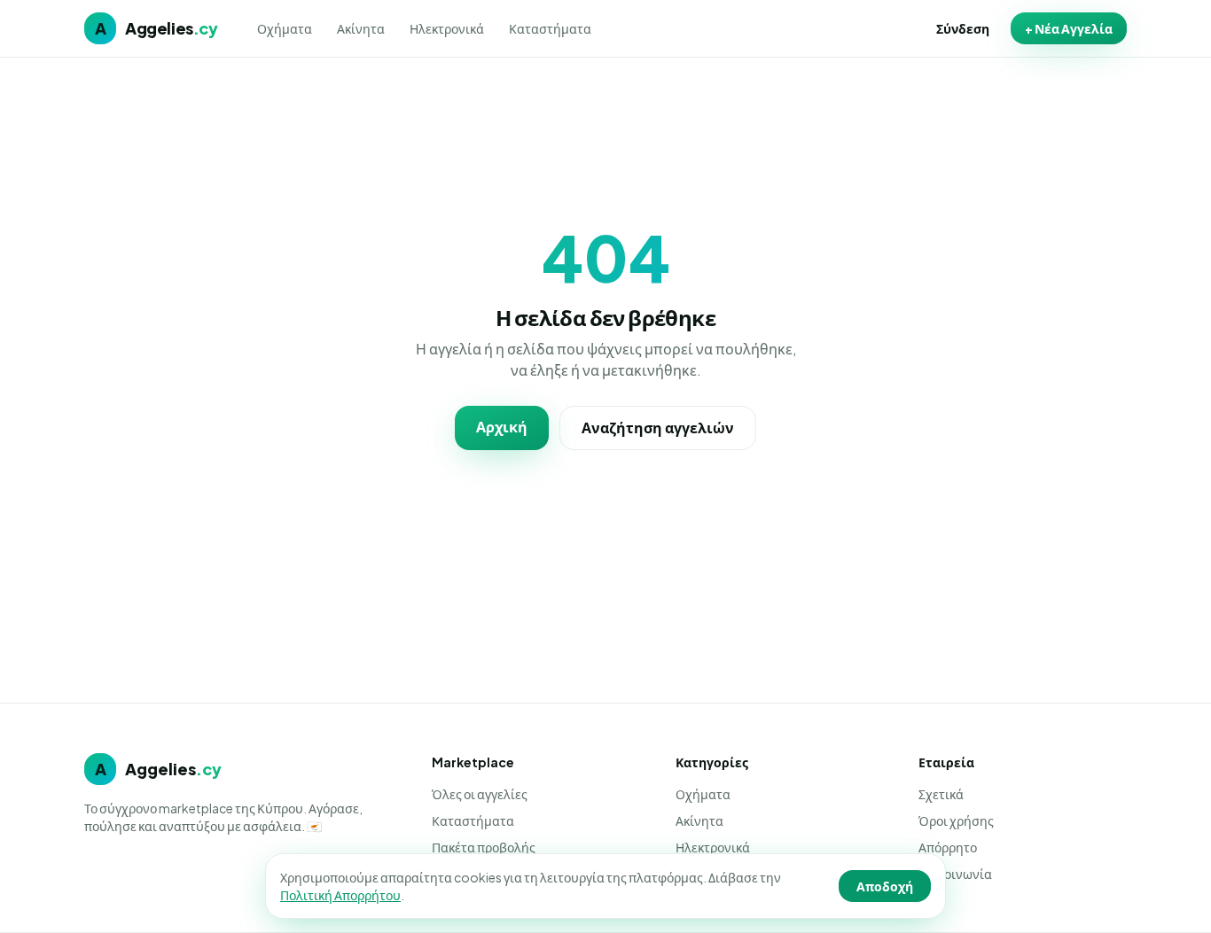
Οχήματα (284, 28)
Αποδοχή (884, 886)
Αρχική (501, 426)
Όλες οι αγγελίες (479, 794)
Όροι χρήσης (956, 820)
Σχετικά (941, 794)
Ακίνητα (361, 28)
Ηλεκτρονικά (447, 28)
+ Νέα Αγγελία (1069, 28)
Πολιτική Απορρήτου (340, 895)
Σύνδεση (962, 28)
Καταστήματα (550, 28)
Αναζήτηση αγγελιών (658, 427)
